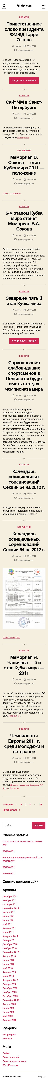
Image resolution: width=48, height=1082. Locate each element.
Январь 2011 (10, 940)
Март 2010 (8, 976)
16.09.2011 (31, 493)
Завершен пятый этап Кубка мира (24, 300)
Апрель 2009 (10, 1020)
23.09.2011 (31, 179)
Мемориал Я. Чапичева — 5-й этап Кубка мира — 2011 (24, 665)
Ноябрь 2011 (10, 900)
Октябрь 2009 (10, 996)
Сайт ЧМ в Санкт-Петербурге (24, 104)
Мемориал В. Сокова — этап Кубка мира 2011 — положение (24, 165)
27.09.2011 (31, 113)
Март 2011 (8, 932)
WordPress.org (11, 1065)
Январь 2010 (10, 984)
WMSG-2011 (9, 851)
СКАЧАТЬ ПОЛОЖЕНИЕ (12, 194)
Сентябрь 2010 (11, 952)
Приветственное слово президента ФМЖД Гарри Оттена (24, 31)
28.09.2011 (31, 46)
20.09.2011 (31, 395)
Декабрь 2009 (10, 988)
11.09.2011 (31, 758)
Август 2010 (9, 956)
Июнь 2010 (8, 964)
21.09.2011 (31, 309)
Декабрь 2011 (10, 896)
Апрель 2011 (10, 928)
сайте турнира (23, 138)
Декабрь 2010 (10, 944)
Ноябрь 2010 (10, 948)
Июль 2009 (8, 1008)
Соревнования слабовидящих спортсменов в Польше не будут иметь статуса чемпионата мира (24, 375)
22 (40, 804)
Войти (6, 1053)
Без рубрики (24, 150)
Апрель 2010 (10, 972)
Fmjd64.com (24, 5)
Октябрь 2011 (10, 904)
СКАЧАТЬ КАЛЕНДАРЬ (11, 638)
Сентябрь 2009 (11, 1000)
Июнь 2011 (8, 920)
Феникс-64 (14, 715)
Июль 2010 (8, 960)
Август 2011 (9, 912)
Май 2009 (8, 1016)
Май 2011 (8, 924)
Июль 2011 (8, 916)
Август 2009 (9, 1004)
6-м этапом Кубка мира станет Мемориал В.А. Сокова (24, 220)
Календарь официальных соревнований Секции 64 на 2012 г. (24, 479)
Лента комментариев (14, 1061)
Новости (24, 17)
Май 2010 (8, 968)
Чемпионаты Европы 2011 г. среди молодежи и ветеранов (24, 743)
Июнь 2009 (8, 1012)
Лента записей (11, 1057)
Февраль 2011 (10, 936)
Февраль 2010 (10, 980)
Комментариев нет (26, 50)
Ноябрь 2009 (10, 992)
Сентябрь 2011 (11, 908)
